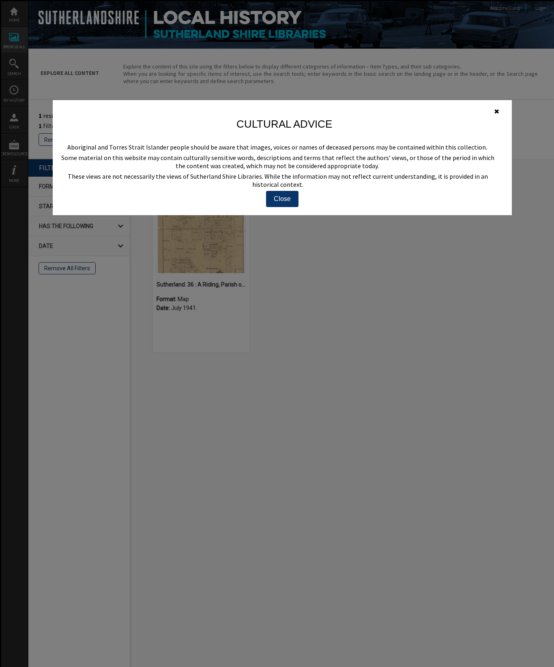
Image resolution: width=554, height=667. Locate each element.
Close (282, 198)
